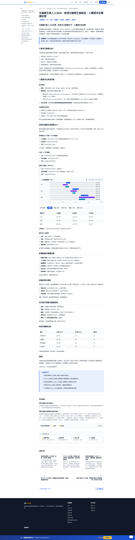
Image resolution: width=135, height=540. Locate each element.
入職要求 (73, 19)
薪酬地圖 (86, 2)
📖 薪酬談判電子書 (72, 520)
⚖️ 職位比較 (78, 438)
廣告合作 (93, 505)
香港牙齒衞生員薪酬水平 (26, 23)
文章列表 (70, 508)
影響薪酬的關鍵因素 (25, 35)
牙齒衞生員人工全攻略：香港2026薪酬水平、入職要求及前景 (27, 12)
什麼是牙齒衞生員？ (25, 15)
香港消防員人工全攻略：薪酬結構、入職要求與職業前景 (58, 385)
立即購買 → (107, 537)
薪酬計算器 (70, 517)
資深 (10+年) (79, 208)
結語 (22, 43)
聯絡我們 (70, 522)
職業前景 (67, 19)
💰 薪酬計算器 (48, 438)
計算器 (96, 2)
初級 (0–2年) (56, 208)
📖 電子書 (102, 2)
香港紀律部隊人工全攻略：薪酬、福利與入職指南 (56, 375)
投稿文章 (93, 508)
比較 (91, 2)
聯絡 (109, 2)
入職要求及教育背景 (25, 17)
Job (29, 2)
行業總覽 (70, 510)
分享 (100, 426)
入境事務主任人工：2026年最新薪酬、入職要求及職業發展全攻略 (60, 388)
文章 (76, 2)
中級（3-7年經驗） (26, 29)
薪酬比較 (70, 515)
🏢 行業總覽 (93, 438)
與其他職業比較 (24, 41)
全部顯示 (50, 208)
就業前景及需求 (24, 37)
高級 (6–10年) (72, 208)
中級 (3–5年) (64, 208)
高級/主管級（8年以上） (27, 31)
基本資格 (24, 19)
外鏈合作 (93, 510)
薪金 (51, 19)
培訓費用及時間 (25, 21)
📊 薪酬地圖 (63, 438)
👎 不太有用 (61, 426)
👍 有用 (54, 426)
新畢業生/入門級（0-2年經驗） (28, 26)
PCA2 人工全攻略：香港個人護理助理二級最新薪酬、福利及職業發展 (61, 378)
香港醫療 (56, 19)
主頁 (72, 2)
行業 (80, 2)
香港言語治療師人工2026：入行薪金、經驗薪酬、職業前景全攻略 (60, 381)
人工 (47, 19)
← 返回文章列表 (43, 489)
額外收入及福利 (25, 33)
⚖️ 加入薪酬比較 (99, 489)
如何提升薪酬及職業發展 (26, 39)
